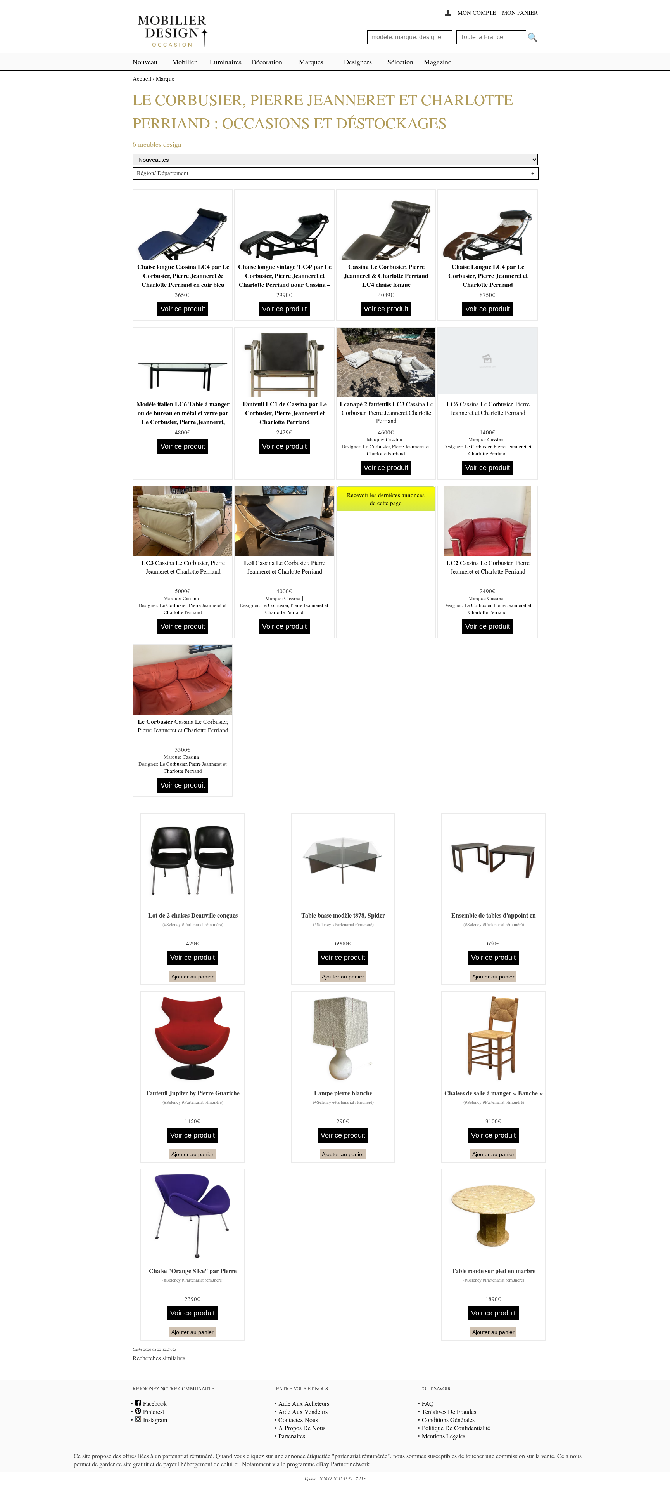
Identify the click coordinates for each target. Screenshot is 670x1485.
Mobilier (184, 61)
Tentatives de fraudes (449, 1411)
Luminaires (226, 61)
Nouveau (145, 61)
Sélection (400, 61)
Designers (358, 61)
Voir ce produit (183, 309)
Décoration (266, 61)
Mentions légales (443, 1436)
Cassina (394, 439)
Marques (311, 61)
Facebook (154, 1403)
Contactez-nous (298, 1420)
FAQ (428, 1403)
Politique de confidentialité (456, 1428)
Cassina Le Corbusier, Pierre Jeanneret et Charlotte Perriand (488, 408)
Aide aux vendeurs (303, 1411)
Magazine (437, 61)
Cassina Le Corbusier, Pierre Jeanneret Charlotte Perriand (386, 412)
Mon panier (520, 12)
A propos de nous (301, 1428)
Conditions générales (448, 1420)
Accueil (142, 78)
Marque (165, 78)
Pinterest (152, 1411)
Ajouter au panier (192, 976)
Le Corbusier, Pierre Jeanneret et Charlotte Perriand (396, 450)
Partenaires (291, 1436)
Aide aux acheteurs (303, 1403)
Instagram (154, 1420)
